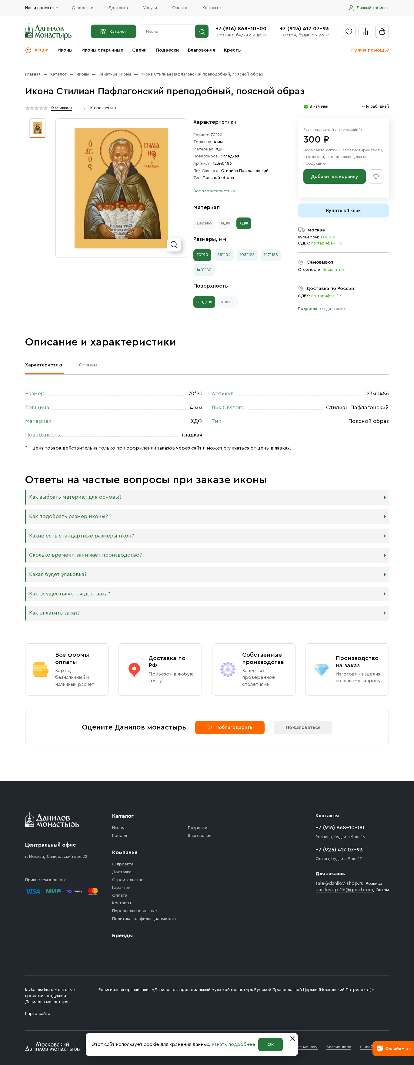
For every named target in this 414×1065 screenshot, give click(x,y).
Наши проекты (39, 8)
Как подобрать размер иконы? (68, 516)
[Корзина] (382, 31)
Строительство (128, 880)
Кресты (233, 50)
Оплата (179, 8)
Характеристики (44, 364)
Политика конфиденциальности (144, 919)
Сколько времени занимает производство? (85, 555)
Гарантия (121, 887)
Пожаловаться (303, 727)
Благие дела (338, 1047)
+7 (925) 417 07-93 (304, 28)
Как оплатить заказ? (54, 612)
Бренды (122, 935)
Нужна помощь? (370, 50)
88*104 (224, 255)
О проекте (82, 8)
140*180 (204, 270)
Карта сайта (37, 1014)
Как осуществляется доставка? (69, 593)
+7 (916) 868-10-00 (241, 28)
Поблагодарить (233, 727)
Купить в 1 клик (343, 210)
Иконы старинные (102, 50)
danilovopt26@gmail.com (344, 889)
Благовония (201, 50)
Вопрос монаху (302, 1047)
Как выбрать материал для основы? (75, 497)
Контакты (211, 8)
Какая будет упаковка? (58, 574)
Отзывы (88, 364)
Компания (125, 852)
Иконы (65, 50)
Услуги (150, 8)
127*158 (271, 255)
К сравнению (103, 108)
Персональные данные (134, 911)
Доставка (118, 8)
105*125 (247, 255)
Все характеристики (214, 191)
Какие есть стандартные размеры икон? (81, 535)
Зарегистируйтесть (362, 150)
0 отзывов (61, 108)
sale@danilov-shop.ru (339, 883)
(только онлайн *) (347, 129)
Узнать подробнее (233, 1044)
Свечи (139, 50)
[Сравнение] (365, 31)
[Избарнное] (349, 31)
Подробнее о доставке (321, 309)
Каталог (117, 31)
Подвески (167, 50)
